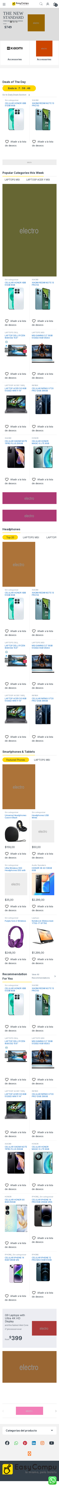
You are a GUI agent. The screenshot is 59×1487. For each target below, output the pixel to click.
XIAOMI (35, 100)
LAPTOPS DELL (11, 332)
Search (41, 4)
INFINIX (35, 385)
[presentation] (56, 1411)
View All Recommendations (41, 976)
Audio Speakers (39, 865)
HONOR (35, 438)
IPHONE (35, 1197)
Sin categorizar (12, 100)
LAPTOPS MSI (12, 179)
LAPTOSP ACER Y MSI (38, 179)
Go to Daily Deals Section (14, 95)
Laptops (35, 918)
